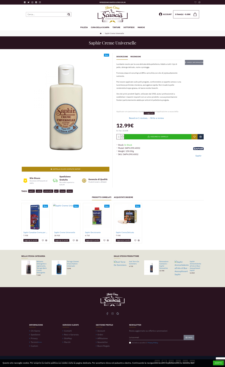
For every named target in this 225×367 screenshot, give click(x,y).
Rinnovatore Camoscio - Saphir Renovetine (163, 265)
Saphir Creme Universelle (64, 232)
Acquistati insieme (123, 197)
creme (39, 191)
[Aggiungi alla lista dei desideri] (194, 136)
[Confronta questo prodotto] (201, 136)
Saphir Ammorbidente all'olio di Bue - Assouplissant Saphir (195, 266)
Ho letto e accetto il (145, 343)
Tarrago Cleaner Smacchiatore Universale (73, 264)
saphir (31, 191)
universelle (48, 191)
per (56, 191)
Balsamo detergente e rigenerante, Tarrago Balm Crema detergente (42, 267)
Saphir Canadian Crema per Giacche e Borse (36, 232)
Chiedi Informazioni (195, 62)
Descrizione (122, 57)
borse (62, 191)
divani (69, 191)
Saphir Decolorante (93, 232)
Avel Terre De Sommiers (134, 263)
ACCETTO (218, 363)
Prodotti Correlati (101, 197)
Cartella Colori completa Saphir (66, 169)
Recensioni (135, 57)
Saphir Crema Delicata (125, 232)
